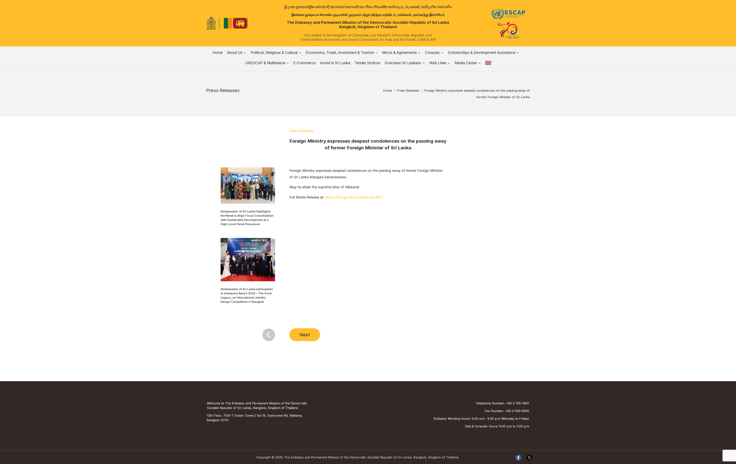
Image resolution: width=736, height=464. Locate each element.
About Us (234, 53)
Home (218, 53)
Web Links (438, 63)
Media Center (466, 63)
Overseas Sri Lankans (403, 63)
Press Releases (301, 131)
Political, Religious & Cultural (274, 53)
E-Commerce (304, 63)
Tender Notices (367, 63)
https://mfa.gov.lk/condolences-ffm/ (354, 197)
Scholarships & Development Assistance (481, 53)
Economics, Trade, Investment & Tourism (340, 53)
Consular (432, 53)
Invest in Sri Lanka (335, 63)
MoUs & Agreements (399, 53)
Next (305, 334)
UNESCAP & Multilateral (265, 63)
